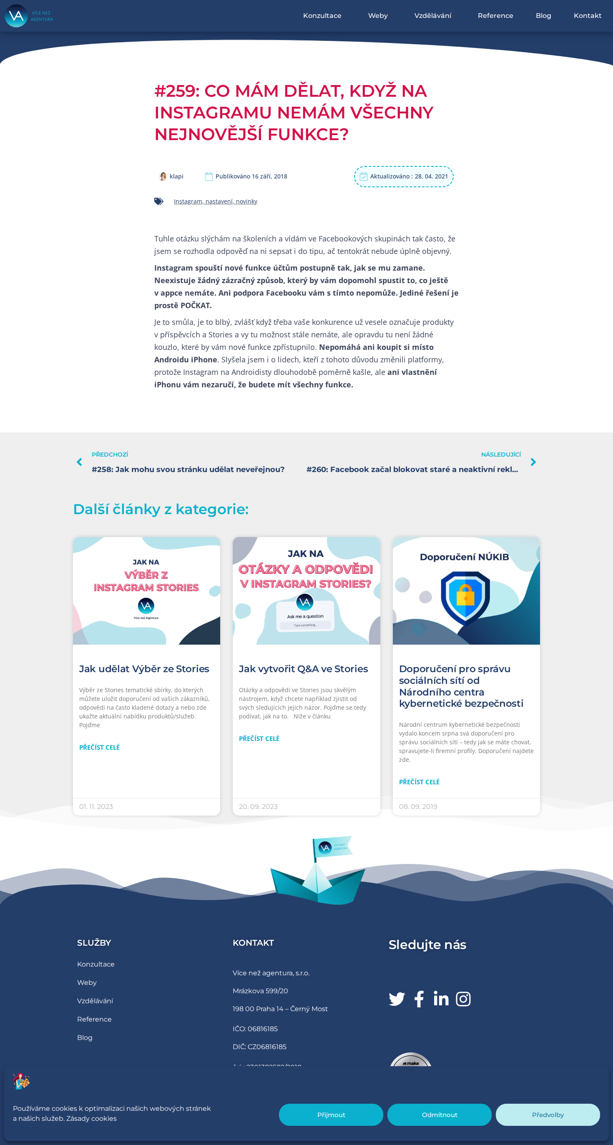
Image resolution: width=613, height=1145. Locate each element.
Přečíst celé (99, 747)
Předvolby (548, 1115)
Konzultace (322, 16)
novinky (246, 201)
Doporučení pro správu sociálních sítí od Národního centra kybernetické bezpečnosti (461, 686)
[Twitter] (397, 999)
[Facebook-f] (419, 999)
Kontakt (588, 16)
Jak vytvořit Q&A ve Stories (303, 669)
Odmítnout (439, 1115)
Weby (378, 16)
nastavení (219, 201)
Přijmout (331, 1115)
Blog (543, 16)
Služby (94, 943)
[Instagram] (463, 999)
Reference (495, 16)
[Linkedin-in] (441, 999)
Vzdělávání (433, 16)
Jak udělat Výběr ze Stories (144, 669)
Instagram (188, 201)
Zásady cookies (91, 1118)
